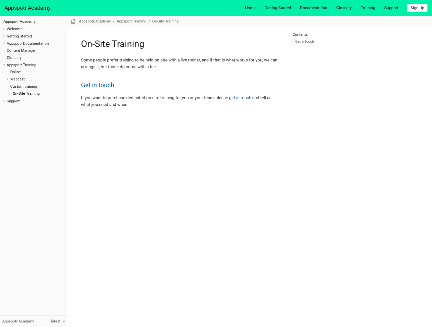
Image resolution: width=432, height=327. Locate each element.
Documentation (313, 7)
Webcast (17, 79)
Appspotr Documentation (28, 43)
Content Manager (21, 50)
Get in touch (304, 41)
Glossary (344, 7)
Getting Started (277, 7)
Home (250, 7)
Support (391, 7)
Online (15, 72)
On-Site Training (26, 93)
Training (368, 7)
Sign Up (417, 7)
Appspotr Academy (27, 8)
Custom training (23, 86)
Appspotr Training (21, 65)
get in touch (240, 97)
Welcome (14, 29)
